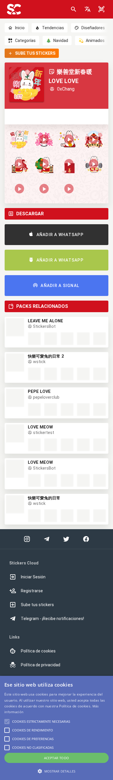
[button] (87, 9)
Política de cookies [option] (38, 651)
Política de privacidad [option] (40, 665)
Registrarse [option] (32, 590)
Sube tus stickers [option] (37, 604)
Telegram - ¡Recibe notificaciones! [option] (52, 618)
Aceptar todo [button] (56, 758)
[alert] (56, 728)
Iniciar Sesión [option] (33, 577)
